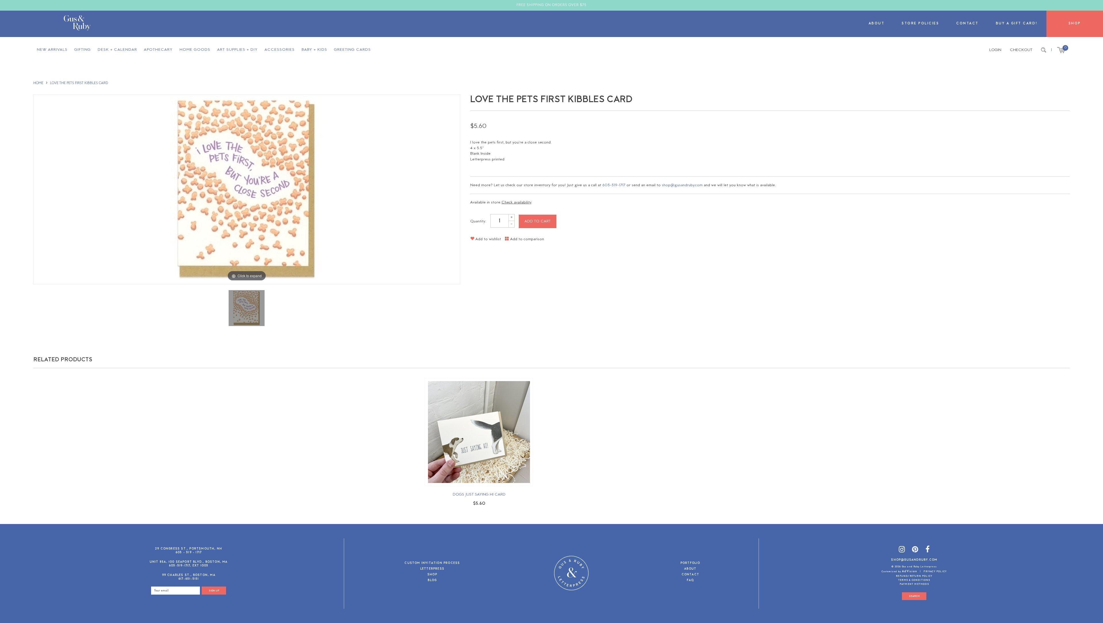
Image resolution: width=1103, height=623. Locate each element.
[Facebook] (928, 550)
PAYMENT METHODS (914, 584)
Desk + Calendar (117, 49)
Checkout (1021, 50)
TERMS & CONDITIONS (914, 580)
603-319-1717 (613, 185)
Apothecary (158, 49)
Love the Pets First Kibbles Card (79, 83)
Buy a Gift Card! (1017, 24)
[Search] (1043, 50)
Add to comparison (526, 239)
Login (995, 50)
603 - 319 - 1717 (189, 552)
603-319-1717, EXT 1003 (188, 566)
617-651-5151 (188, 579)
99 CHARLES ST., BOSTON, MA (188, 575)
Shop (1075, 24)
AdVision (909, 571)
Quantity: (478, 221)
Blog (432, 580)
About (877, 24)
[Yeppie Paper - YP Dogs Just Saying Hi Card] (479, 432)
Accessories (280, 49)
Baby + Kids (314, 49)
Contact (967, 24)
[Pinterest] (915, 550)
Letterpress (432, 569)
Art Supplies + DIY (237, 49)
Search (914, 596)
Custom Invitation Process (432, 563)
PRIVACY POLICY (935, 571)
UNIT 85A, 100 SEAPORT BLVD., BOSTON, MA (189, 562)
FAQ (690, 580)
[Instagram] (902, 550)
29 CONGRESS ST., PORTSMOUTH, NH (188, 549)
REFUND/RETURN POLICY (914, 576)
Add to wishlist (487, 239)
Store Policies (920, 24)
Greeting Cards (352, 49)
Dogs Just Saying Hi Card (479, 494)
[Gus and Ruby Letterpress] (77, 23)
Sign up (214, 590)
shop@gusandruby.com (682, 185)
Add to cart (537, 221)
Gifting (82, 49)
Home (38, 83)
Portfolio (690, 563)
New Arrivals (52, 49)
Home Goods (195, 49)
